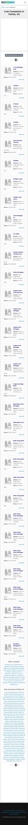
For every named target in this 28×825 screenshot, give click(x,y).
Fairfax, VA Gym (12, 748)
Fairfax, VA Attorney (13, 694)
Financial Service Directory (14, 810)
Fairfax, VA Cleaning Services (11, 692)
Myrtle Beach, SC (19, 681)
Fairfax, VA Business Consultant (11, 707)
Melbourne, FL (8, 673)
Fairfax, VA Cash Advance (13, 703)
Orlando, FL (14, 673)
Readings (14, 812)
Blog (18, 812)
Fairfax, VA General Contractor (17, 719)
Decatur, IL (6, 675)
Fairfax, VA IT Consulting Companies (12, 757)
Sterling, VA (22, 682)
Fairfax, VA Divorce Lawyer (14, 741)
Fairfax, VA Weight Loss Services (11, 730)
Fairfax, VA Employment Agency (11, 726)
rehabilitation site (14, 684)
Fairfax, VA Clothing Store (11, 721)
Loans (7, 7)
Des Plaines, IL (13, 675)
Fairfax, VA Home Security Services (16, 699)
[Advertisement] (14, 34)
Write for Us (24, 812)
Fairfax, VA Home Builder (15, 752)
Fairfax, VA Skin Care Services (17, 728)
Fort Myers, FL (8, 672)
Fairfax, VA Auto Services (10, 701)
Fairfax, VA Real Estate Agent (17, 725)
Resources (12, 814)
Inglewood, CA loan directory (11, 666)
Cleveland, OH (17, 679)
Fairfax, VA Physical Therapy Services (16, 734)
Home (2, 7)
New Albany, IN (12, 677)
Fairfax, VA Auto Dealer (9, 716)
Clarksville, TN (6, 682)
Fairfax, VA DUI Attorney (8, 698)
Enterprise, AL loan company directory (14, 664)
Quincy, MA (11, 679)
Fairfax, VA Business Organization (11, 735)
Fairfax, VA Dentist (19, 696)
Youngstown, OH (10, 681)
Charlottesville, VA (14, 682)
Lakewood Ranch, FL (17, 672)
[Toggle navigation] (25, 2)
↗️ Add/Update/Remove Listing (14, 55)
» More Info (21, 79)
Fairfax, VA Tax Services (13, 710)
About (17, 814)
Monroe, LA (19, 677)
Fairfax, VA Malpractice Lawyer (16, 755)
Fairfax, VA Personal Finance (16, 705)
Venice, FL (20, 673)
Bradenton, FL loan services (17, 670)
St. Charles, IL (20, 675)
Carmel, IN (5, 677)
